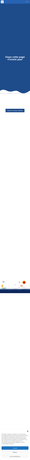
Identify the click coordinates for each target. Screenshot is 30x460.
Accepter (15, 448)
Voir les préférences (15, 456)
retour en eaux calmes (15, 110)
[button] (27, 431)
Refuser (15, 452)
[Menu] (27, 1)
